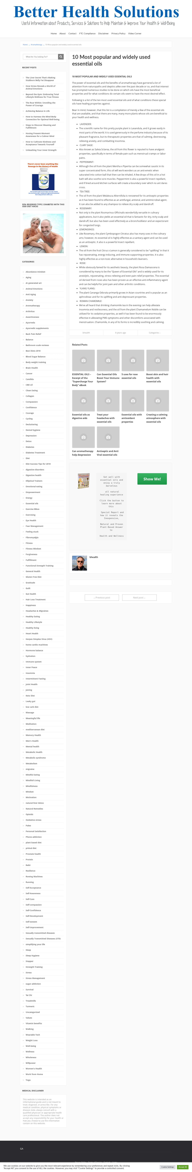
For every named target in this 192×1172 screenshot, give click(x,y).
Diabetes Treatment (35, 452)
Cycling (29, 418)
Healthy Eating (33, 616)
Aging (28, 277)
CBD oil (29, 384)
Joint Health (31, 684)
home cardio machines (37, 644)
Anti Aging (31, 294)
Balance (29, 339)
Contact (72, 33)
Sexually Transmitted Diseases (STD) (43, 938)
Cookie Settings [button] (167, 1167)
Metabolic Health (34, 752)
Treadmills (31, 1000)
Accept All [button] (183, 1167)
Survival (29, 989)
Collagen (30, 396)
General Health (33, 571)
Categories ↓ (155, 332)
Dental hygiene (33, 430)
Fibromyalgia (32, 537)
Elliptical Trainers (34, 480)
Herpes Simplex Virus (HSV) (39, 639)
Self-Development (34, 916)
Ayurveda (30, 322)
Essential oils (32, 503)
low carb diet (32, 707)
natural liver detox (35, 803)
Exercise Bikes (32, 509)
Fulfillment (31, 560)
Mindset (30, 791)
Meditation (31, 724)
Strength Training (34, 967)
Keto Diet (30, 695)
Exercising (30, 514)
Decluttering (32, 424)
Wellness (30, 1051)
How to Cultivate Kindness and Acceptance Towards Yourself (41, 143)
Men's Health (32, 741)
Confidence (31, 407)
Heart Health (32, 633)
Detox (28, 441)
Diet (28, 458)
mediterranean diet (35, 729)
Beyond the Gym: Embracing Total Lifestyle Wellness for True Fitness (42, 95)
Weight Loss (32, 1040)
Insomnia (30, 673)
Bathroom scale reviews (37, 345)
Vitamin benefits (34, 1023)
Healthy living (32, 628)
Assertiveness (32, 317)
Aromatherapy (33, 305)
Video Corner (134, 33)
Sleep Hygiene (32, 955)
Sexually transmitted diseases (40, 933)
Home (54, 33)
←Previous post (101, 597)
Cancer (29, 373)
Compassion (32, 401)
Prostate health (33, 854)
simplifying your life (35, 944)
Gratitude (30, 582)
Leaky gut (30, 701)
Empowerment (33, 492)
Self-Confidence (33, 910)
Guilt (28, 588)
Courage (30, 413)
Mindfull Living (33, 780)
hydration (30, 656)
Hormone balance (34, 650)
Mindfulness (32, 786)
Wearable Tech (33, 1034)
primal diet (31, 848)
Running (30, 882)
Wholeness (31, 1057)
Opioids (29, 814)
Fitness (29, 543)
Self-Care (30, 899)
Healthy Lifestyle (34, 622)
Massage (30, 712)
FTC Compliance (87, 33)
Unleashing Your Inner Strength (41, 150)
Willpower (31, 1063)
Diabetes (30, 447)
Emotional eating (34, 486)
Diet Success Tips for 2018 (38, 464)
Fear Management (34, 526)
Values (29, 1017)
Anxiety (29, 300)
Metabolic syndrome (36, 757)
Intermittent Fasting (36, 678)
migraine (30, 769)
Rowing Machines (34, 876)
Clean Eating (32, 390)
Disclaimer (103, 33)
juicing (29, 690)
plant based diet (33, 842)
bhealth (86, 332)
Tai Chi (29, 995)
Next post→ (139, 597)
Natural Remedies (34, 808)
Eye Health (31, 520)
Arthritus (30, 311)
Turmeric (30, 1006)
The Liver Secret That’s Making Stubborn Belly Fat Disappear (40, 79)
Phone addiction (34, 837)
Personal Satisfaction (36, 831)
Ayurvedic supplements (37, 328)
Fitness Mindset (33, 548)
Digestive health (33, 475)
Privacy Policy (118, 33)
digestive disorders (35, 469)
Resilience (30, 870)
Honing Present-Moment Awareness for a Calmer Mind (40, 134)
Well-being (31, 1046)
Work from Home (34, 1074)
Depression (31, 435)
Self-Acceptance (33, 887)
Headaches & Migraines (37, 611)
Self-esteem (31, 921)
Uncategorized (33, 1012)
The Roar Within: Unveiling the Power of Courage (40, 104)
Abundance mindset (35, 271)
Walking (30, 1029)
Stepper (29, 961)
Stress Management (35, 978)
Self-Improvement (34, 927)
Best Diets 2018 (33, 350)
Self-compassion (34, 904)
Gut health (31, 594)
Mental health (32, 746)
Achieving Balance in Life (38, 111)
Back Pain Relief (33, 334)
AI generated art (34, 283)
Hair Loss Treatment (36, 599)
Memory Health (33, 735)
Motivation (31, 797)
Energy (29, 497)
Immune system (34, 661)
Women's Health (34, 1068)
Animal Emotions (34, 288)
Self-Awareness (33, 893)
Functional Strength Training (39, 565)
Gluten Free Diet (33, 577)
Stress (29, 972)
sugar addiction (33, 983)
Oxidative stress (33, 820)
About (62, 33)
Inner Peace (31, 667)
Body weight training (36, 362)
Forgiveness (31, 554)
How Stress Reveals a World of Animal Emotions (40, 87)
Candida (30, 379)
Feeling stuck (32, 531)
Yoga (28, 1080)
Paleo (28, 825)
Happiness (31, 605)
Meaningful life (33, 718)
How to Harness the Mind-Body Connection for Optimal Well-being (42, 118)
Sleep (28, 950)
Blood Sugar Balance (35, 356)
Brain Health (32, 367)
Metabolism (31, 763)
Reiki (28, 865)
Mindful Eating (33, 774)
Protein (29, 859)
